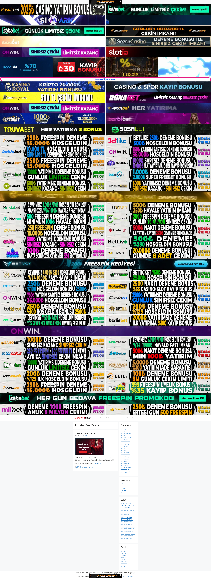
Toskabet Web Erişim (124, 535)
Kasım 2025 (123, 555)
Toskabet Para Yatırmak (124, 528)
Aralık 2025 (123, 553)
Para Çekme (123, 488)
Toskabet (102, 417)
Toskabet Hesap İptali (124, 524)
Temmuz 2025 (124, 563)
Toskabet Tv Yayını (127, 534)
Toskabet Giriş (118, 417)
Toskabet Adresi (124, 428)
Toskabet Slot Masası (124, 532)
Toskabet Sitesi (124, 461)
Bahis (122, 483)
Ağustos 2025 (124, 561)
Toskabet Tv (122, 534)
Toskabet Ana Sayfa (126, 507)
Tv (121, 492)
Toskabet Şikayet (127, 417)
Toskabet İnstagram (125, 441)
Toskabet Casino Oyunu (126, 471)
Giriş (122, 486)
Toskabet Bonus (124, 446)
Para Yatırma (78, 466)
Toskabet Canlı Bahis (124, 511)
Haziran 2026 (124, 550)
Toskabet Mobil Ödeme (126, 467)
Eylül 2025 (123, 559)
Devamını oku (98, 463)
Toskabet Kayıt (124, 450)
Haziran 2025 (124, 564)
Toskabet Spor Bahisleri (130, 532)
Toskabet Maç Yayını (129, 525)
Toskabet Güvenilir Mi (125, 454)
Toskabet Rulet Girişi (124, 531)
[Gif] (105, 196)
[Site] (52, 140)
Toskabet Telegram (125, 469)
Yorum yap (78, 468)
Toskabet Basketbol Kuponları (125, 510)
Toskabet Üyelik (124, 448)
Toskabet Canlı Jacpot (124, 513)
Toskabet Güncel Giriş (126, 433)
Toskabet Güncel (123, 521)
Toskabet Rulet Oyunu (126, 472)
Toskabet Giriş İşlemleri (80, 467)
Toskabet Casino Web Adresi (125, 514)
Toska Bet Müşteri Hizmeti (131, 527)
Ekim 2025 (123, 557)
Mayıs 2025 (123, 566)
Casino (122, 485)
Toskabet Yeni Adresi (125, 457)
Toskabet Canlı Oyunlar (131, 513)
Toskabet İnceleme (109, 417)
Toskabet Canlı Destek (126, 442)
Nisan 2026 (123, 551)
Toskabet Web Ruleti (130, 535)
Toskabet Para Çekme (131, 528)
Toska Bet (130, 503)
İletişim (133, 417)
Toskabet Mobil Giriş (125, 444)
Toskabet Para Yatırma (85, 433)
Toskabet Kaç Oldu (125, 452)
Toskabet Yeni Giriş (125, 459)
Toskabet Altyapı (124, 439)
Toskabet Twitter (133, 534)
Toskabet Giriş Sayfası (126, 437)
